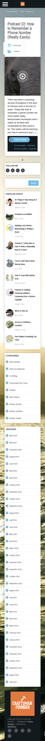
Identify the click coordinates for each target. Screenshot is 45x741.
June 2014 (13, 604)
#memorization (20, 145)
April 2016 (13, 478)
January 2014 (14, 640)
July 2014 (13, 597)
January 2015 (14, 555)
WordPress (12, 726)
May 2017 (13, 443)
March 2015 (13, 548)
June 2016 (13, 464)
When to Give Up (21, 311)
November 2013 (15, 654)
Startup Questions (16, 411)
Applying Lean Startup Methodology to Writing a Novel (24, 228)
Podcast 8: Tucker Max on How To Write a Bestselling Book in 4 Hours (25, 246)
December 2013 (15, 647)
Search (33, 183)
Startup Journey (15, 404)
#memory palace (20, 149)
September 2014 (15, 583)
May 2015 (13, 534)
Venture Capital (15, 418)
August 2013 (14, 675)
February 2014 (15, 633)
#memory (31, 145)
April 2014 (13, 619)
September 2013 (15, 668)
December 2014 (15, 562)
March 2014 (13, 626)
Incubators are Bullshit (23, 214)
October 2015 (14, 499)
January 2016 (14, 485)
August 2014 (14, 590)
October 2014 (14, 576)
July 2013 (13, 682)
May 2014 (13, 611)
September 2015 (15, 506)
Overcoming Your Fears (18, 383)
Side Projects (14, 397)
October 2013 (14, 661)
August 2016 (14, 457)
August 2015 (14, 513)
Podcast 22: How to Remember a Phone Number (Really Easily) (21, 30)
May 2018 (13, 435)
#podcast (32, 149)
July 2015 (13, 520)
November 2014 (15, 569)
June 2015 (13, 527)
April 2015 (13, 541)
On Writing (13, 376)
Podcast (16, 51)
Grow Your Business (17, 369)
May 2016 (13, 471)
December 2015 (15, 492)
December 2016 (15, 450)
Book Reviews (14, 362)
